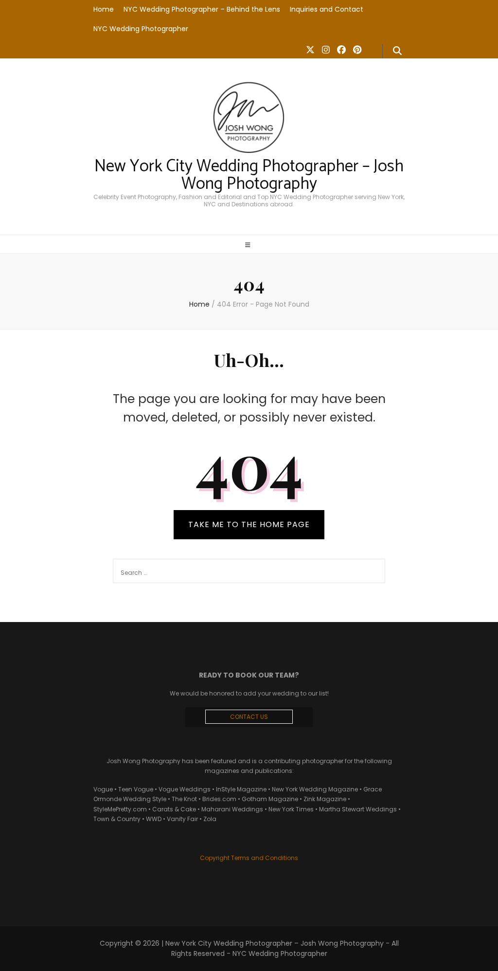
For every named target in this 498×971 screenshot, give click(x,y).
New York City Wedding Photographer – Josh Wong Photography (249, 175)
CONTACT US (249, 717)
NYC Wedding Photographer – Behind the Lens (202, 9)
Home (103, 9)
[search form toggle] (397, 51)
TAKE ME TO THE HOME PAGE (249, 524)
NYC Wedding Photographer (140, 29)
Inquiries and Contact (326, 9)
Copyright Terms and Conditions (249, 858)
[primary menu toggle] (249, 245)
